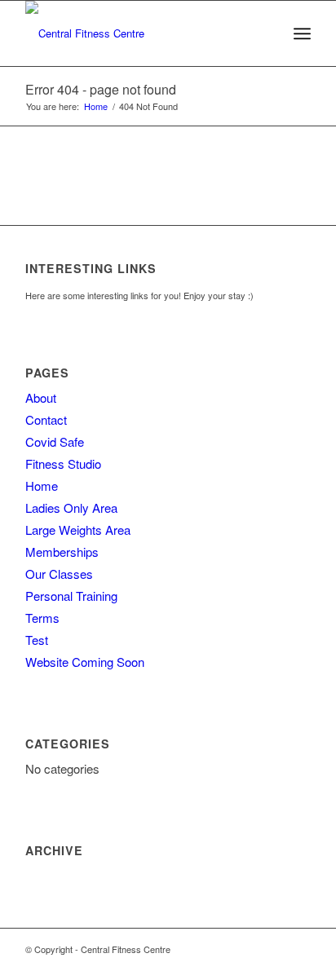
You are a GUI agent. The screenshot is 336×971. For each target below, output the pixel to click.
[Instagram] (298, 949)
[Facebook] (274, 949)
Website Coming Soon (84, 661)
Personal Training (71, 595)
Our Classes (59, 573)
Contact (46, 419)
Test (36, 639)
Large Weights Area (77, 529)
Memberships (62, 551)
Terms (42, 617)
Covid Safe (54, 441)
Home (96, 106)
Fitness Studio (63, 463)
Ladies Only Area (71, 507)
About (40, 397)
